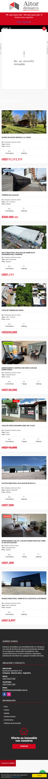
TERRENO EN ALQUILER (10, 195)
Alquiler (6, 713)
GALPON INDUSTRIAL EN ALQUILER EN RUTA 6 (18, 483)
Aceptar (39, 775)
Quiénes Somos (10, 717)
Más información (16, 777)
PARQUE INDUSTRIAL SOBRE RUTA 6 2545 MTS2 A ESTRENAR (24, 598)
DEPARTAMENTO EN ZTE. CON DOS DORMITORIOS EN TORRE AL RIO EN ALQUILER (24, 542)
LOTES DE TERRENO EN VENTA (13, 310)
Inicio (6, 707)
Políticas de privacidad (12, 723)
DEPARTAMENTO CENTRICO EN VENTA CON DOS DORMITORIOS (19, 369)
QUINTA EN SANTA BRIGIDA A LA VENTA (16, 137)
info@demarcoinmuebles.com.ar (14, 690)
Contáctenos (9, 720)
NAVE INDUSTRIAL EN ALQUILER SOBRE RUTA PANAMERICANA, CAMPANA (18, 253)
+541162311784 (15, 15)
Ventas (6, 710)
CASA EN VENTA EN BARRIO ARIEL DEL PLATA (18, 426)
